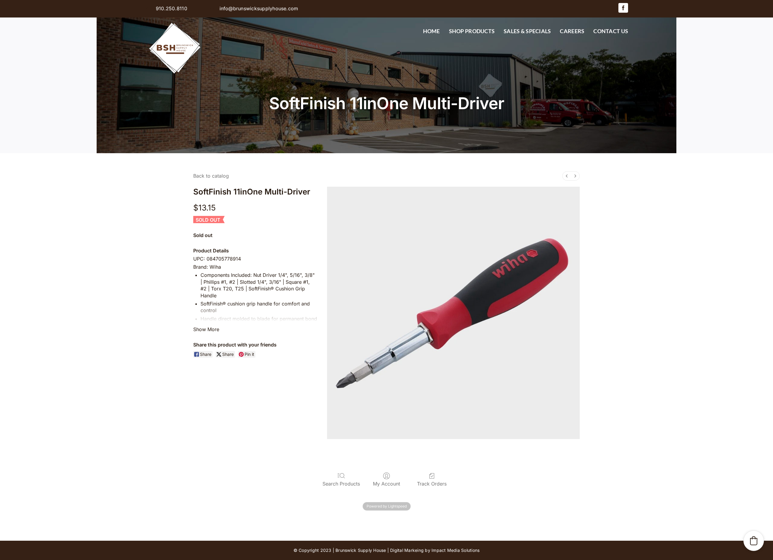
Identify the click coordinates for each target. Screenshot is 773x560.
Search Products (341, 484)
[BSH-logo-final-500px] (175, 20)
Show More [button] (206, 329)
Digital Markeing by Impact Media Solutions (435, 550)
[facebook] (623, 8)
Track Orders (432, 484)
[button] (753, 540)
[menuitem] (567, 176)
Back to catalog (211, 176)
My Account (386, 484)
